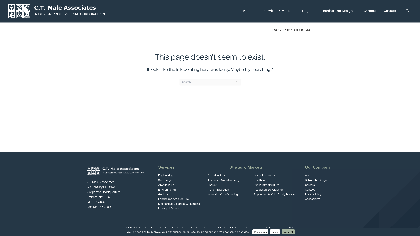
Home (273, 29)
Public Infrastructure (266, 185)
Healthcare (260, 180)
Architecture (166, 185)
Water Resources (265, 175)
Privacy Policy (313, 194)
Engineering (165, 175)
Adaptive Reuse (217, 175)
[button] (407, 10)
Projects (308, 11)
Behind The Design (338, 11)
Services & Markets (279, 11)
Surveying (164, 180)
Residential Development (269, 190)
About (248, 11)
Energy (212, 185)
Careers (370, 11)
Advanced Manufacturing (223, 180)
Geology (163, 194)
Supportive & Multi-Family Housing (275, 194)
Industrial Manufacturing (223, 194)
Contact (390, 11)
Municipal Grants (168, 208)
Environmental (167, 190)
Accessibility (312, 199)
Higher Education (218, 190)
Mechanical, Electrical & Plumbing (179, 204)
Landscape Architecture (173, 199)
